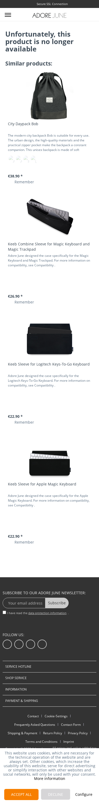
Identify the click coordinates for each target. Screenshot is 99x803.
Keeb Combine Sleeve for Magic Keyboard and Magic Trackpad (49, 246)
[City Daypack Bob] (49, 96)
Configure (83, 794)
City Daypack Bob (23, 123)
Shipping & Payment (22, 733)
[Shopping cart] (90, 14)
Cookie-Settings (56, 716)
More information (49, 778)
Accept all (21, 794)
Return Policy (52, 733)
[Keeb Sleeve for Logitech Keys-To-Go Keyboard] (49, 336)
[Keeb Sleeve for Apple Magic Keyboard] (49, 456)
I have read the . (38, 613)
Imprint (68, 741)
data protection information (47, 613)
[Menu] (8, 14)
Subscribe (57, 602)
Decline (55, 794)
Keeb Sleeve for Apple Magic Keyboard (42, 484)
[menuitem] (8, 14)
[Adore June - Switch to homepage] (49, 15)
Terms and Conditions (41, 741)
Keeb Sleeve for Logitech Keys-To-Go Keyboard (49, 364)
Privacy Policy (78, 733)
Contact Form (71, 724)
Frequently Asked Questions (34, 724)
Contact (33, 716)
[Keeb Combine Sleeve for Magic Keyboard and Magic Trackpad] (49, 216)
